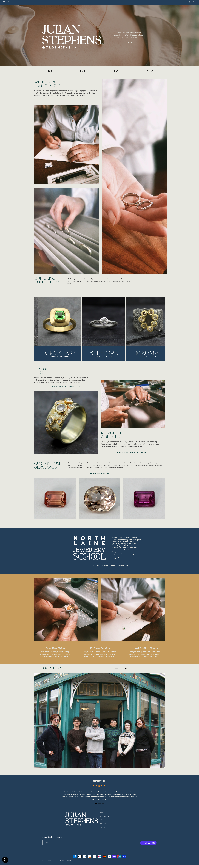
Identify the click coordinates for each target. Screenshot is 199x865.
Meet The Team (105, 816)
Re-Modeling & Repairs (113, 435)
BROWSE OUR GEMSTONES (99, 473)
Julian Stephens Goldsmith (54, 860)
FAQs (101, 831)
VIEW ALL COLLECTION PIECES (99, 290)
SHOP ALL (130, 42)
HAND (82, 71)
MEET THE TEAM (121, 668)
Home (102, 812)
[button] (4, 2)
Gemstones (103, 823)
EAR (116, 71)
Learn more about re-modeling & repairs (133, 452)
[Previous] (40, 329)
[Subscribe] (77, 842)
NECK (49, 71)
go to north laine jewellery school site (110, 565)
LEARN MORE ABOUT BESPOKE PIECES (66, 386)
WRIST (150, 71)
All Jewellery (104, 820)
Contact (102, 827)
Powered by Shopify (67, 860)
